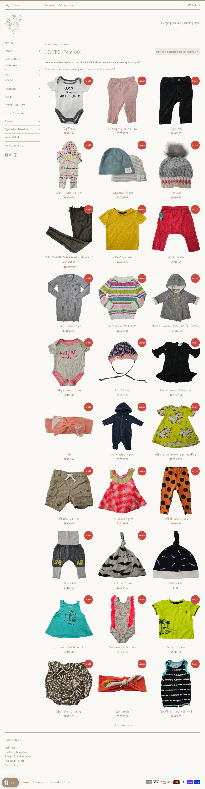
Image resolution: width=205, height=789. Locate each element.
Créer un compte (66, 5)
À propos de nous (13, 765)
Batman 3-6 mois (122, 257)
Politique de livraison (15, 761)
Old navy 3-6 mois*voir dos (122, 128)
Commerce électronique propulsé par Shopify (52, 782)
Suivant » (127, 725)
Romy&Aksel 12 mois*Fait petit (176, 711)
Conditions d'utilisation (16, 752)
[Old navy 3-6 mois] (69, 490)
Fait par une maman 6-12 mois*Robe (175, 454)
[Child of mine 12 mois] (176, 490)
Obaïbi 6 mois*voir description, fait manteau (176, 326)
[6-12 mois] (176, 164)
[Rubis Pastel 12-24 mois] (69, 683)
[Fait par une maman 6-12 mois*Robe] (176, 426)
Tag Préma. (69, 128)
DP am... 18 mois (175, 257)
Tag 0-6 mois (69, 583)
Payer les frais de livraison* (22, 129)
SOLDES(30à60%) (22, 59)
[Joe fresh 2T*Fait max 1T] (69, 619)
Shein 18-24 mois (122, 583)
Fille (22, 70)
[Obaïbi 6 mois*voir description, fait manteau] (176, 298)
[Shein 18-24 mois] (122, 555)
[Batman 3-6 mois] (122, 229)
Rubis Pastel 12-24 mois (69, 711)
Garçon (22, 74)
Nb (69, 454)
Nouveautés (10, 42)
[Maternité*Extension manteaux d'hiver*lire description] (69, 229)
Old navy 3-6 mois (69, 518)
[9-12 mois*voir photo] (122, 490)
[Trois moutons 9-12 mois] (122, 619)
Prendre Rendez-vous (14, 113)
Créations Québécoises (15, 105)
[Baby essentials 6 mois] (69, 362)
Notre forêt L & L (12, 137)
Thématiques (22, 88)
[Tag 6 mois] (176, 100)
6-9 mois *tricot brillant (122, 326)
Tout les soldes (11, 65)
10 (121, 725)
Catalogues (22, 51)
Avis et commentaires (14, 145)
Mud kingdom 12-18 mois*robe (176, 390)
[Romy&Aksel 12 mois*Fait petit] (176, 683)
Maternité (9, 79)
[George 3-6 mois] (176, 619)
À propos (22, 121)
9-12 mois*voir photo (122, 518)
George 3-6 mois (175, 647)
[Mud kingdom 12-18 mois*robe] (176, 362)
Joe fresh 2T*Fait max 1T (69, 647)
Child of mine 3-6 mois (69, 192)
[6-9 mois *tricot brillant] (122, 298)
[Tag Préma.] (69, 100)
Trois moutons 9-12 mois (122, 647)
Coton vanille (122, 711)
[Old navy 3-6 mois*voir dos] (122, 100)
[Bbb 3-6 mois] (122, 362)
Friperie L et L (28, 782)
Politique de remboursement (18, 756)
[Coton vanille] (122, 683)
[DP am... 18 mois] (176, 229)
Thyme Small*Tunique (69, 326)
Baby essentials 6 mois (69, 390)
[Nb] (69, 426)
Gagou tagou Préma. (122, 192)
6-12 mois (176, 192)
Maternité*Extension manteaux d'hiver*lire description (69, 259)
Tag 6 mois (176, 128)
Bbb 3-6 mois (122, 390)
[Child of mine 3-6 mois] (69, 164)
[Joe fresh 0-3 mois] (122, 426)
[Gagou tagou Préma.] (122, 164)
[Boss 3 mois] (176, 555)
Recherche (10, 747)
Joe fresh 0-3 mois (122, 454)
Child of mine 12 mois (176, 518)
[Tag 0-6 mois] (69, 555)
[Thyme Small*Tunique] (69, 298)
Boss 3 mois (175, 583)
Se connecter (50, 5)
